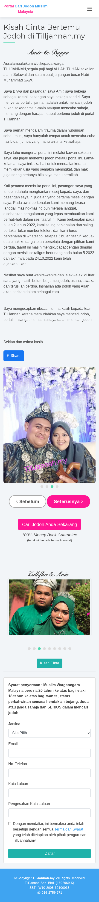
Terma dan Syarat (68, 829)
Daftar (50, 853)
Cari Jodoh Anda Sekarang (49, 524)
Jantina (14, 724)
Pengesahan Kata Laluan (29, 804)
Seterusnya (67, 501)
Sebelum (28, 501)
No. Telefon (17, 764)
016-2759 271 (52, 892)
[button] (42, 486)
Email (13, 744)
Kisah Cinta (49, 663)
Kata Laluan (18, 784)
